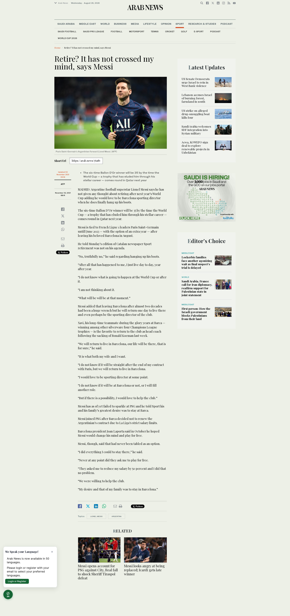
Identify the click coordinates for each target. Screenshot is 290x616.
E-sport (198, 31)
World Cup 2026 (67, 38)
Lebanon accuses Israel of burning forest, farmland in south (197, 98)
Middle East (87, 23)
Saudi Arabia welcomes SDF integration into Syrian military (196, 130)
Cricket (169, 31)
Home (57, 47)
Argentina (117, 516)
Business (120, 23)
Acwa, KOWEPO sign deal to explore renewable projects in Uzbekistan (196, 147)
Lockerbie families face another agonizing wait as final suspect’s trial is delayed (197, 262)
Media (135, 23)
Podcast (215, 31)
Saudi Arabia (66, 23)
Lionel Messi (96, 516)
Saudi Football (67, 31)
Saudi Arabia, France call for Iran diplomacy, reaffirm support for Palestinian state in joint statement (197, 288)
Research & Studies (202, 23)
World (105, 23)
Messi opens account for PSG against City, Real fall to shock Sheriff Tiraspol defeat (98, 572)
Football (116, 31)
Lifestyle (150, 23)
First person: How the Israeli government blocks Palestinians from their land (196, 314)
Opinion (166, 23)
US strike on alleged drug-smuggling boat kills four (196, 114)
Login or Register (17, 581)
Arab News (63, 3)
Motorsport (136, 31)
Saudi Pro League (93, 31)
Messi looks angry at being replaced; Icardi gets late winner (144, 570)
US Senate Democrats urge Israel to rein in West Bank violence (196, 82)
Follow (64, 252)
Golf (184, 31)
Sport (180, 23)
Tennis (154, 31)
